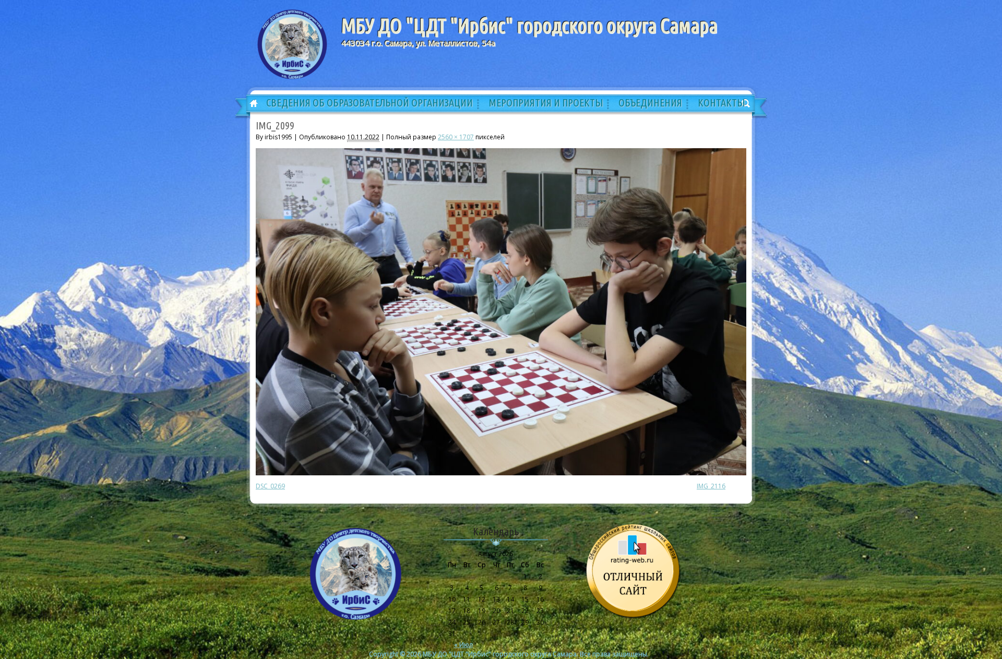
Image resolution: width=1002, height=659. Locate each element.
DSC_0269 (270, 486)
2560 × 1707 (456, 137)
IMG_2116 (711, 486)
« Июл (463, 644)
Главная (250, 104)
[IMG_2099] (501, 473)
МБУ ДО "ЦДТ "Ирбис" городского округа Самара (529, 25)
